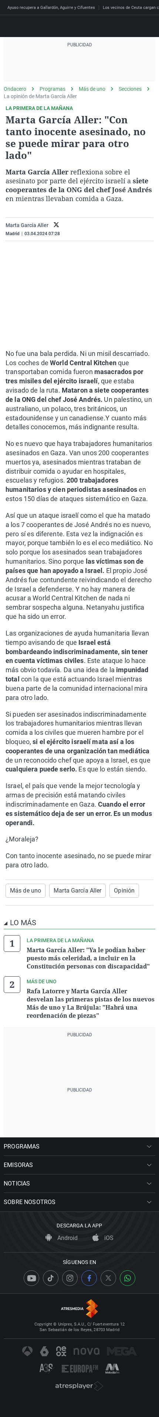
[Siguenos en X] (108, 1278)
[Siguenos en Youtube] (31, 1278)
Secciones (130, 89)
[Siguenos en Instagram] (70, 1278)
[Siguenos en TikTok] (50, 1278)
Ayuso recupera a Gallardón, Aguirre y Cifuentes (51, 8)
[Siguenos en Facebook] (89, 1278)
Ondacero (15, 89)
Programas (52, 89)
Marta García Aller (77, 890)
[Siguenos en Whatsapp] (127, 1278)
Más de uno (92, 89)
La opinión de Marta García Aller (40, 96)
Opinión (124, 890)
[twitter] (56, 225)
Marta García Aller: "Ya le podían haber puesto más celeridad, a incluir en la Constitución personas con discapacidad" (88, 958)
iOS (108, 1237)
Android (67, 1237)
